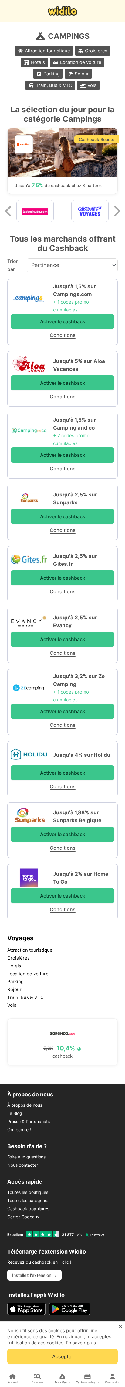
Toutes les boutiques (27, 1192)
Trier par (12, 265)
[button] (8, 211)
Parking (51, 74)
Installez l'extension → (34, 1275)
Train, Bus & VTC (54, 85)
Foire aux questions (26, 1156)
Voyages (20, 938)
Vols (91, 85)
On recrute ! (19, 1129)
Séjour (82, 74)
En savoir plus (81, 1343)
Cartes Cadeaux (23, 1216)
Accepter (62, 1356)
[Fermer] (120, 1326)
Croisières (96, 51)
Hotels (38, 62)
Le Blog (14, 1113)
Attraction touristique (47, 51)
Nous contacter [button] (22, 1165)
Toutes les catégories (28, 1200)
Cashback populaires (28, 1208)
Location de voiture (80, 62)
